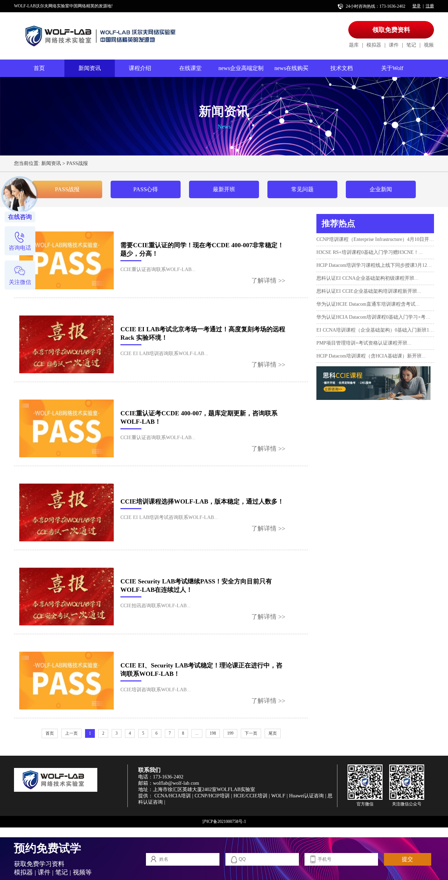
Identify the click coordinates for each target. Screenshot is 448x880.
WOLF (278, 795)
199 (230, 733)
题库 (354, 45)
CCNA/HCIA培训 (172, 795)
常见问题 (302, 189)
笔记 (411, 45)
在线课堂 (190, 68)
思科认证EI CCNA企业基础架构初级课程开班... (367, 278)
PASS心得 (145, 189)
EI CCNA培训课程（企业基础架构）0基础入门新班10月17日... (375, 330)
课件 (394, 45)
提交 (407, 859)
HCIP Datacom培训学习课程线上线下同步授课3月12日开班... (375, 265)
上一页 (71, 733)
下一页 (251, 733)
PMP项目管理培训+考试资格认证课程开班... (364, 343)
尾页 (272, 733)
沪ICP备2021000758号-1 (224, 821)
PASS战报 (77, 163)
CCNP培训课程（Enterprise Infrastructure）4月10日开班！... (375, 239)
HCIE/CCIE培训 (250, 795)
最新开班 (224, 189)
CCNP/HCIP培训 (212, 795)
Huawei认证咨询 (306, 795)
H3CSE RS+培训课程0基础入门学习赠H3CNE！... (369, 252)
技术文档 (341, 68)
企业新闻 (381, 189)
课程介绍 (140, 68)
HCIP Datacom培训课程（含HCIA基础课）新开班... (371, 356)
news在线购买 (291, 68)
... (196, 733)
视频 (429, 45)
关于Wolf (392, 68)
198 (213, 733)
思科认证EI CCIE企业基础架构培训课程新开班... (368, 291)
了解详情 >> (268, 280)
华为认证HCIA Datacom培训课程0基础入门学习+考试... (375, 317)
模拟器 (373, 45)
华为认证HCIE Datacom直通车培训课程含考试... (368, 304)
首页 (39, 68)
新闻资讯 (89, 68)
